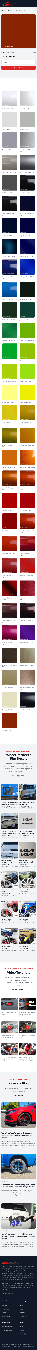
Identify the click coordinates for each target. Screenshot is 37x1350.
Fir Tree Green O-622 (8, 320)
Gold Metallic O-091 (8, 687)
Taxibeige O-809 (7, 710)
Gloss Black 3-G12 (25, 193)
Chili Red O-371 (20, 10)
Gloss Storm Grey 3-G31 (9, 172)
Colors (10, 10)
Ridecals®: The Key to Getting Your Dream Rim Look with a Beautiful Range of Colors (18, 1186)
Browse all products (19, 776)
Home (3, 10)
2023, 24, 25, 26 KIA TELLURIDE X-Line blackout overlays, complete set (7, 862)
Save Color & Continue (18, 68)
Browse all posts (18, 1095)
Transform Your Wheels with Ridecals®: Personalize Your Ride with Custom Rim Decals (17, 1135)
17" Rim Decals (23, 890)
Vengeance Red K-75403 (27, 575)
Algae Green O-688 (25, 361)
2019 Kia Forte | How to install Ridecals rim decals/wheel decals (8, 1059)
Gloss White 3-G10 (7, 109)
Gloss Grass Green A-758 (27, 340)
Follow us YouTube (7, 1326)
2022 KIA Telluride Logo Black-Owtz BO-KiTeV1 (26, 861)
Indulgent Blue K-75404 (27, 277)
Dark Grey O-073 (7, 193)
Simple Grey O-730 (25, 129)
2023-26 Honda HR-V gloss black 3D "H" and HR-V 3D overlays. (9, 803)
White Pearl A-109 (25, 109)
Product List (5, 1309)
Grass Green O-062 (8, 361)
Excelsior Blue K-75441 (9, 256)
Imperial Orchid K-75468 (27, 643)
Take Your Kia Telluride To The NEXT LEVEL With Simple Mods (27, 1014)
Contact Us (23, 1316)
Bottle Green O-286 (25, 299)
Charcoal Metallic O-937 (27, 172)
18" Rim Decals (23, 919)
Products (4, 1305)
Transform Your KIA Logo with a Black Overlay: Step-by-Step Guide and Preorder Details (18, 1236)
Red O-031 (5, 531)
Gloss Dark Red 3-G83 (8, 553)
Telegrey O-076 (6, 150)
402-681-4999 (9, 1293)
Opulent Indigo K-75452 (27, 256)
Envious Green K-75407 (9, 340)
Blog (21, 1309)
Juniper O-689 (24, 320)
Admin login (23, 1334)
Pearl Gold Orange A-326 (27, 445)
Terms (22, 1330)
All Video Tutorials (18, 990)
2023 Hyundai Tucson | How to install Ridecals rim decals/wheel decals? (27, 1059)
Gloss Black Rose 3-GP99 (27, 620)
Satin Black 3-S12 (25, 710)
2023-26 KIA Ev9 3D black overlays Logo (27, 803)
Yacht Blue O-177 (7, 236)
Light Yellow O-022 (25, 402)
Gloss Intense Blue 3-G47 (9, 299)
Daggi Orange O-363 (8, 467)
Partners (22, 1313)
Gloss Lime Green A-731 (9, 381)
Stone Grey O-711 (7, 129)
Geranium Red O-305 (26, 510)
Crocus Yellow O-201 (8, 402)
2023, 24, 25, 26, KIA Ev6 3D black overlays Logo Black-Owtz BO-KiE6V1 (8, 832)
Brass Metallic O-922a (26, 665)
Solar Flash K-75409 (8, 423)
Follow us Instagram (8, 1330)
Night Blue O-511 (25, 236)
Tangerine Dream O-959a (27, 467)
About (22, 1305)
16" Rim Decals (6, 919)
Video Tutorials (6, 1316)
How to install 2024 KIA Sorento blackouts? (8, 1036)
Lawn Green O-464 (25, 381)
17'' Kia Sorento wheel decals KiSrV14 (8, 891)
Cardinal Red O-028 (8, 510)
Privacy (22, 1326)
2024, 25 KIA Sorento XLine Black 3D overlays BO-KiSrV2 (26, 832)
